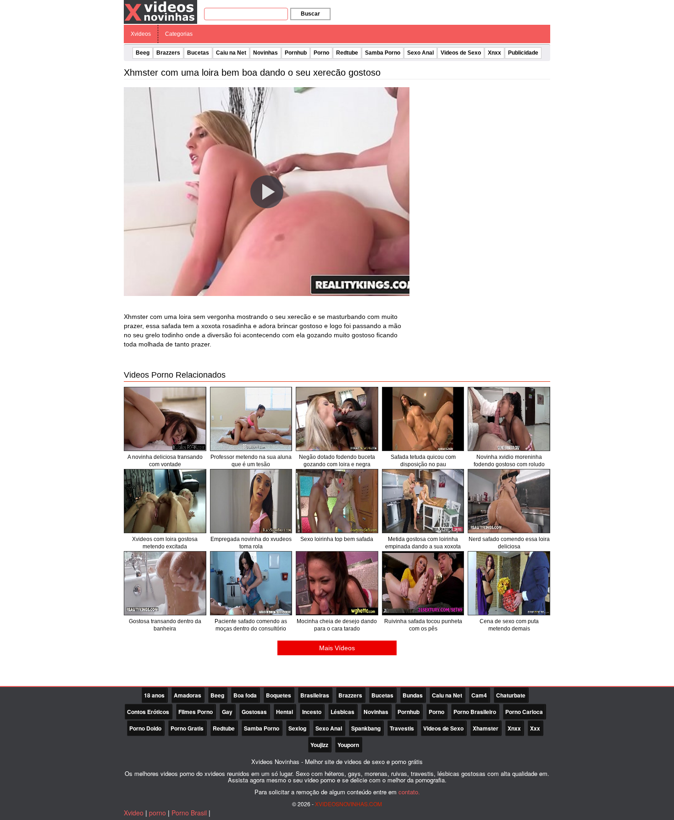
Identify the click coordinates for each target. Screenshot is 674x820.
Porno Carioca (524, 712)
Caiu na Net (231, 53)
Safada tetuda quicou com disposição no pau (423, 461)
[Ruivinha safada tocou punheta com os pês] (423, 583)
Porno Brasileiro (474, 712)
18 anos (154, 695)
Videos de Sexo (461, 53)
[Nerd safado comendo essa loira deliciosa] (509, 501)
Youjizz (319, 745)
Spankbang (366, 728)
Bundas (413, 695)
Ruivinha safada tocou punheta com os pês (423, 625)
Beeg (142, 53)
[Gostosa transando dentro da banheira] (165, 583)
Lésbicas (342, 712)
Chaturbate (510, 695)
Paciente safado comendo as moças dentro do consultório (251, 625)
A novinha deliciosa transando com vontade (165, 461)
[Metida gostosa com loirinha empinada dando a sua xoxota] (423, 501)
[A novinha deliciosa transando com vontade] (165, 419)
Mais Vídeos (337, 648)
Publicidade (523, 53)
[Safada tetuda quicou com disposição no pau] (423, 419)
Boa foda (245, 695)
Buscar (310, 14)
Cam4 (479, 695)
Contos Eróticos (148, 712)
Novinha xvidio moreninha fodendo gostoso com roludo (509, 461)
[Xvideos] (160, 11)
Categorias (179, 34)
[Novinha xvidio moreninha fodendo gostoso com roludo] (509, 419)
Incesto (311, 712)
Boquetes (278, 695)
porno (157, 812)
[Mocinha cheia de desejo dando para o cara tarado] (337, 583)
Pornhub (296, 53)
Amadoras (187, 695)
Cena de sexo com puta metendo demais (509, 625)
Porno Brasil (189, 812)
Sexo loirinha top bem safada (336, 539)
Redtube (347, 53)
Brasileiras (314, 695)
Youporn (348, 745)
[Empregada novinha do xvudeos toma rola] (251, 501)
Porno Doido (145, 728)
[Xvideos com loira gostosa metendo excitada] (165, 501)
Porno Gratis (187, 728)
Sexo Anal (420, 53)
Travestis (402, 728)
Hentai (284, 712)
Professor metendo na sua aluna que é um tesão (251, 461)
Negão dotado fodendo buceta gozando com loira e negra (337, 461)
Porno (321, 53)
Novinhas (265, 53)
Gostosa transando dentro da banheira (165, 625)
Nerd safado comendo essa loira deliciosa (509, 543)
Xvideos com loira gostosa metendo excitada (165, 543)
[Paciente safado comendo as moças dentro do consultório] (251, 583)
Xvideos (141, 34)
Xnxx (494, 53)
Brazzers (168, 53)
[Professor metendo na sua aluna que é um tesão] (251, 419)
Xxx (535, 728)
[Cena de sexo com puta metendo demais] (509, 583)
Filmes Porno (195, 712)
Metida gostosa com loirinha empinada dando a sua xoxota (423, 543)
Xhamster (485, 728)
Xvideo (134, 812)
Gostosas (254, 712)
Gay (227, 712)
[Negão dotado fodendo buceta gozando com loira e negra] (337, 419)
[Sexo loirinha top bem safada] (337, 501)
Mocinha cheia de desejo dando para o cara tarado (337, 625)
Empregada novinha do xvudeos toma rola (251, 543)
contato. (409, 791)
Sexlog (297, 728)
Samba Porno (382, 53)
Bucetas (198, 53)
